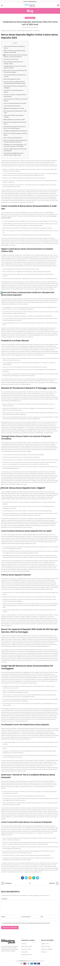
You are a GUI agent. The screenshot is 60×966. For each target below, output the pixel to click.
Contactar (23, 943)
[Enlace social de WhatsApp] (33, 877)
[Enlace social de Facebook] (22, 877)
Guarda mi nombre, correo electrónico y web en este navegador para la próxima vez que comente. (26, 923)
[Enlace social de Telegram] (37, 877)
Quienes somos (45, 943)
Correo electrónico (26, 916)
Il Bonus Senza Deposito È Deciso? (12, 79)
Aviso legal (43, 952)
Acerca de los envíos (26, 949)
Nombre (3, 916)
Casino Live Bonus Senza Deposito (12, 105)
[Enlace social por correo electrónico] (30, 877)
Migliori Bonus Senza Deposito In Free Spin (14, 108)
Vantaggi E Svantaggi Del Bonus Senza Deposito (15, 130)
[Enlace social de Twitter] (26, 877)
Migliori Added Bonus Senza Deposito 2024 (14, 119)
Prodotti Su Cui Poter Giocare (11, 59)
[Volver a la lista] (30, 883)
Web (42, 916)
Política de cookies (45, 946)
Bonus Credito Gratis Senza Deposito (13, 137)
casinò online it (30, 17)
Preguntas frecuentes (26, 946)
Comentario (4, 898)
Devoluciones (24, 952)
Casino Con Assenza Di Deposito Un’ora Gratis (15, 103)
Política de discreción (26, 954)
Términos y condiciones (47, 949)
